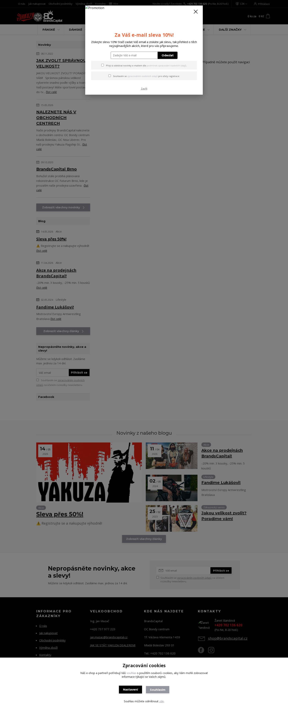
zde (161, 701)
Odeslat (168, 55)
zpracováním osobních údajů (142, 76)
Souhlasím (157, 690)
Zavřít (144, 88)
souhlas (131, 673)
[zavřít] (196, 11)
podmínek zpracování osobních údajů (166, 65)
